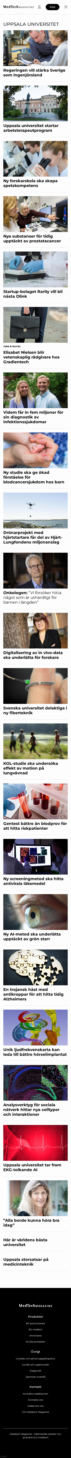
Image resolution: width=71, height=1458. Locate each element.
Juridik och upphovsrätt (35, 1364)
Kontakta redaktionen (35, 1393)
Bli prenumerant (35, 1323)
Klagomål (35, 1370)
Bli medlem (35, 1329)
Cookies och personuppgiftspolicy (35, 1358)
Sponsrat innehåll (36, 1376)
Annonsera (35, 1335)
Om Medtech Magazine (35, 1412)
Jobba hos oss (35, 1405)
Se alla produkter (35, 1341)
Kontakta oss (35, 1399)
